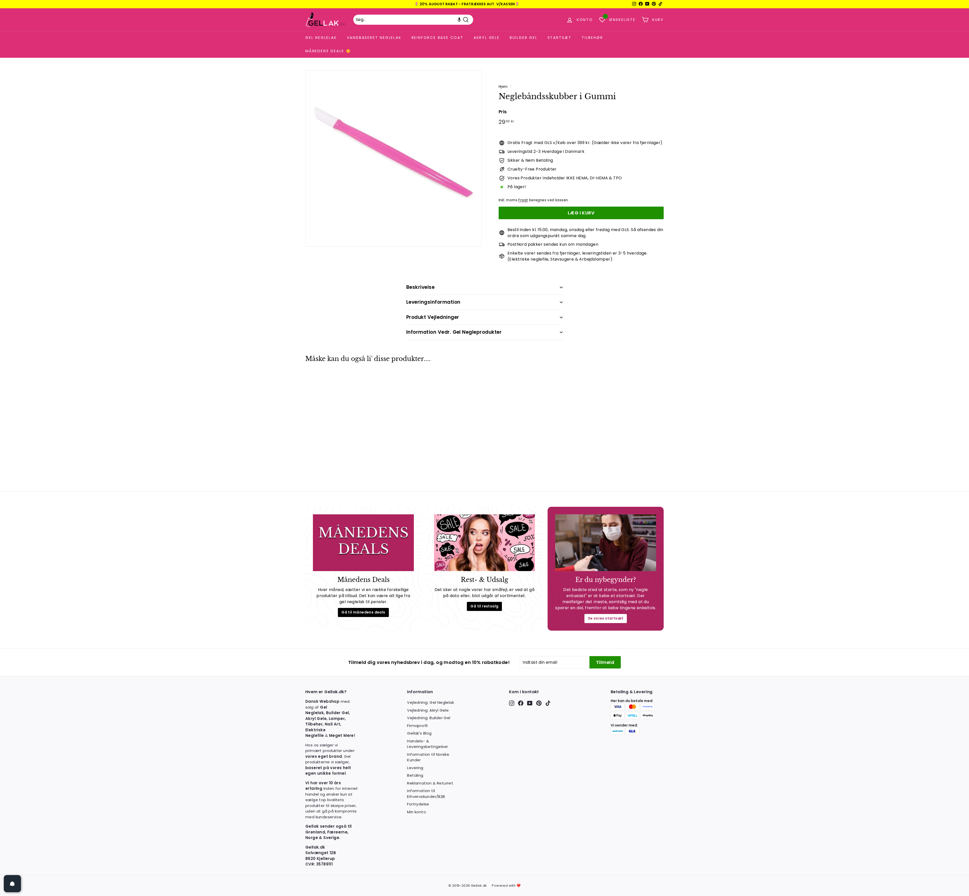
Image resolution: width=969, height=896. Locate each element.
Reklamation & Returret (430, 783)
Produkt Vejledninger (432, 317)
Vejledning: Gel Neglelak (430, 702)
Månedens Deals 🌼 (328, 50)
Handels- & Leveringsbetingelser (427, 743)
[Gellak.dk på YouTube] (529, 703)
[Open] (12, 883)
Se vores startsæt (606, 618)
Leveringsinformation (433, 302)
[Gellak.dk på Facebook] (520, 703)
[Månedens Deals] (363, 542)
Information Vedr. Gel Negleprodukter (454, 332)
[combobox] (413, 20)
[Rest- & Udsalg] (484, 542)
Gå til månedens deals (363, 612)
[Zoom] (393, 158)
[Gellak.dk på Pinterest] (539, 703)
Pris (503, 112)
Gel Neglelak (321, 37)
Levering (415, 767)
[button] (459, 20)
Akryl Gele (487, 37)
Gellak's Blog (419, 733)
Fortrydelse (418, 804)
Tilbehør (592, 37)
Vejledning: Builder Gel (428, 717)
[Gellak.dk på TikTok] (548, 703)
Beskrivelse (420, 287)
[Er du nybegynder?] (605, 542)
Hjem (503, 86)
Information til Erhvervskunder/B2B (426, 793)
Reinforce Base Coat (438, 37)
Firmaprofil (417, 725)
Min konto (416, 812)
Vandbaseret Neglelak (374, 37)
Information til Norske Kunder (428, 757)
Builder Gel (523, 37)
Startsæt (560, 37)
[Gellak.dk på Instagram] (511, 703)
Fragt (523, 200)
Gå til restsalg (484, 606)
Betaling (415, 775)
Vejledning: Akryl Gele (428, 710)
